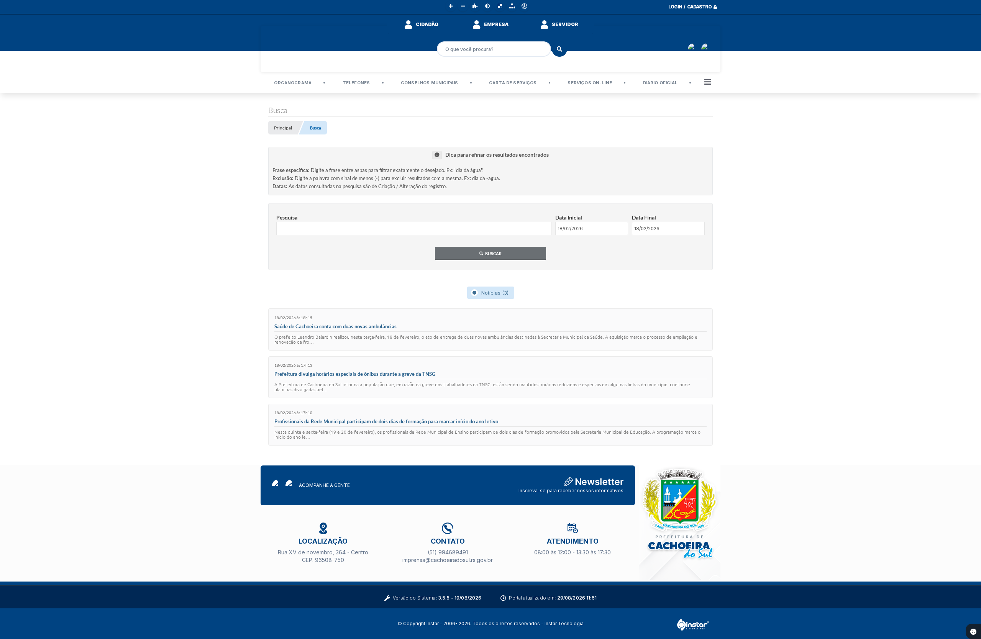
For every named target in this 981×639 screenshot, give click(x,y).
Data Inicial (568, 217)
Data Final (644, 217)
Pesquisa (286, 217)
